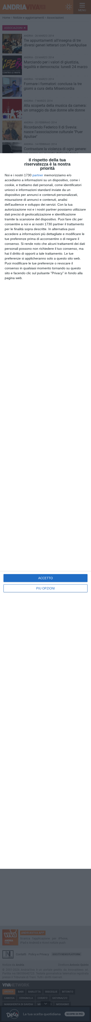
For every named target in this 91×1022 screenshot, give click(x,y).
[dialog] (45, 511)
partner (37, 175)
